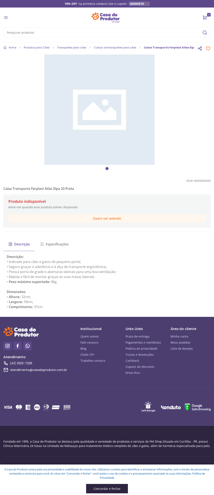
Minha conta (179, 336)
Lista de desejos (182, 348)
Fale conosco (89, 342)
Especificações (57, 244)
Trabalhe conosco (92, 361)
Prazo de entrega (137, 336)
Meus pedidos (180, 342)
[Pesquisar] (204, 32)
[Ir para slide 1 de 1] (107, 168)
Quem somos (89, 336)
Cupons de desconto (140, 367)
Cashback (132, 361)
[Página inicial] (105, 18)
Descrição (22, 244)
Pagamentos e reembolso (143, 342)
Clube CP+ (87, 355)
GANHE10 (137, 4)
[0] (205, 17)
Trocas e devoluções (140, 355)
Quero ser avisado (107, 218)
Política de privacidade (141, 348)
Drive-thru (133, 373)
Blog (83, 348)
